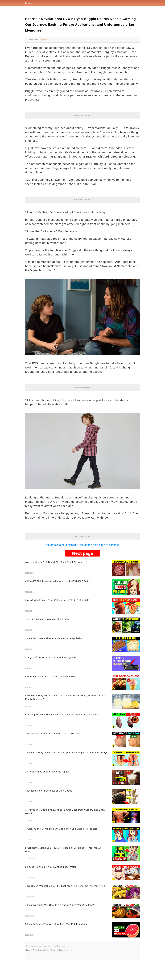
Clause (41, 950)
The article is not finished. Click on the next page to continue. (82, 544)
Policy (35, 950)
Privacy (47, 950)
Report (43, 39)
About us (28, 950)
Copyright (55, 950)
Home (28, 3)
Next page (82, 553)
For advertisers (65, 950)
